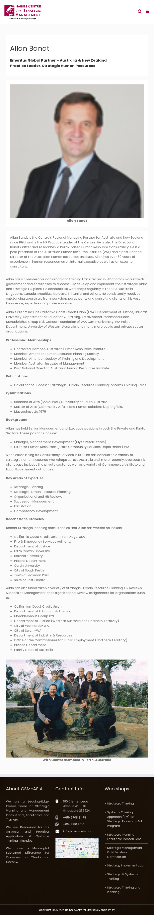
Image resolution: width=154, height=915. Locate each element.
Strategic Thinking (120, 803)
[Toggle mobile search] (140, 11)
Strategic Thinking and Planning (123, 889)
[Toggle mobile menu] (148, 11)
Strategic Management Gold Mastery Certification (124, 852)
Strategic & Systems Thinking (122, 876)
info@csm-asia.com (78, 831)
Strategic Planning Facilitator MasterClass (124, 836)
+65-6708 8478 (74, 817)
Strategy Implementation (126, 865)
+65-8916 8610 (73, 824)
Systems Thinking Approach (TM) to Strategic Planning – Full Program (124, 819)
